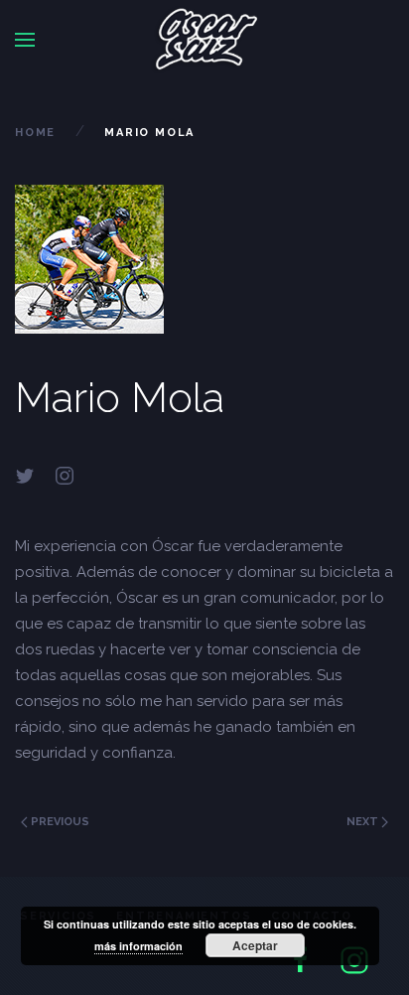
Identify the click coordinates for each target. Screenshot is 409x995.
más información (138, 945)
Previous (58, 821)
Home (35, 132)
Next (363, 821)
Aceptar (255, 945)
